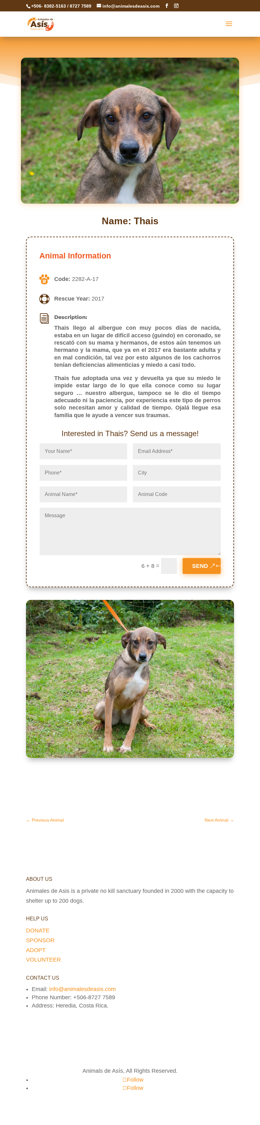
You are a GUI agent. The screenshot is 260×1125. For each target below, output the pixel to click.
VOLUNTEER (43, 960)
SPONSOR (40, 940)
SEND (200, 566)
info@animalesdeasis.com (82, 989)
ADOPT (36, 950)
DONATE (37, 930)
